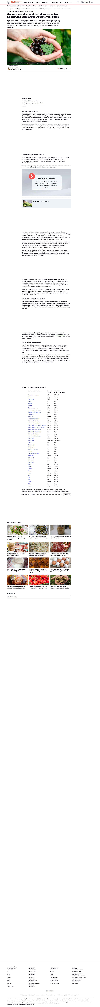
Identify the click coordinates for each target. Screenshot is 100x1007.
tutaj (32, 1004)
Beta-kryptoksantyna (33, 449)
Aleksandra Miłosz (15, 68)
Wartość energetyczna (33, 395)
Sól (50, 981)
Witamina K (31, 462)
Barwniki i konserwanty (54, 983)
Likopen (30, 451)
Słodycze (8, 984)
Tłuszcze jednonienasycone (34, 410)
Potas (29, 473)
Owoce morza (9, 983)
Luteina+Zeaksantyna (33, 453)
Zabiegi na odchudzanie (76, 971)
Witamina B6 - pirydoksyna (34, 429)
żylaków (24, 252)
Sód (29, 475)
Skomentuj (61, 68)
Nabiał (8, 980)
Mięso (8, 972)
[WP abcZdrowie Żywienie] (17, 2)
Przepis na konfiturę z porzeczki (32, 107)
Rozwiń (23, 107)
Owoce (8, 975)
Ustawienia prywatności (73, 995)
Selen (29, 484)
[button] (82, 2)
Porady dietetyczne (75, 974)
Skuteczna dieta (31, 972)
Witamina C (31, 416)
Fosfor (29, 470)
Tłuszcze (51, 971)
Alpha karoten (31, 444)
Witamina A (31, 438)
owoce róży (44, 121)
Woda (29, 486)
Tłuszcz (30, 405)
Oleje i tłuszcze (9, 969)
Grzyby (8, 978)
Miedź (29, 479)
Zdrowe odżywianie (28, 2)
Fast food (9, 977)
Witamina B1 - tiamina (33, 421)
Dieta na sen (31, 981)
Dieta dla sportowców (33, 980)
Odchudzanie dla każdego (76, 978)
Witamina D (31, 457)
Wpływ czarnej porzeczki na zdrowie (34, 103)
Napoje (8, 981)
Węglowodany (31, 399)
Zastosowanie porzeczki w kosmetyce (34, 105)
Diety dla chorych (32, 974)
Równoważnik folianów (33, 418)
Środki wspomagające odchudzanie (78, 975)
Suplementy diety (53, 978)
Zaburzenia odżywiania (62, 5)
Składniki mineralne (53, 977)
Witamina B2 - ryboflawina (34, 423)
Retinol (29, 442)
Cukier (29, 401)
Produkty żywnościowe (31, 5)
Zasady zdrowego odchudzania (77, 969)
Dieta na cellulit (31, 984)
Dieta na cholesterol (32, 969)
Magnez (30, 468)
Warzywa (8, 974)
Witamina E (31, 455)
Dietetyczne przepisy (75, 981)
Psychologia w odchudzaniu (77, 972)
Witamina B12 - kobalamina (34, 436)
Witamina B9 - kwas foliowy (34, 431)
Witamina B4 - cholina (33, 434)
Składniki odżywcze (56, 2)
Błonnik (30, 403)
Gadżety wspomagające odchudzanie (79, 977)
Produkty (44, 2)
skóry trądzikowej (60, 334)
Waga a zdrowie (75, 983)
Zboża (8, 971)
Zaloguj (87, 2)
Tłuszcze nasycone (32, 408)
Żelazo (29, 466)
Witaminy (52, 975)
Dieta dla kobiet (31, 977)
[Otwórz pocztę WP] (78, 2)
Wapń (29, 464)
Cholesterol (30, 414)
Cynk (29, 477)
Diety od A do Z (21, 5)
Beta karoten (31, 447)
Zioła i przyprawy (10, 986)
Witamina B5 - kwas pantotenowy (36, 427)
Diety (37, 2)
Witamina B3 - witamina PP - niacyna (37, 425)
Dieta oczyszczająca (32, 971)
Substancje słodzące (54, 980)
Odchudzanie (67, 2)
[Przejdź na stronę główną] (8, 3)
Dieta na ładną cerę (32, 986)
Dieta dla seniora (32, 978)
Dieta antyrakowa (32, 975)
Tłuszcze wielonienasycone (34, 412)
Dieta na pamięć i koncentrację (34, 983)
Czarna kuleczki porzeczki (31, 100)
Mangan (30, 481)
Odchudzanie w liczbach (76, 980)
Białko (29, 397)
